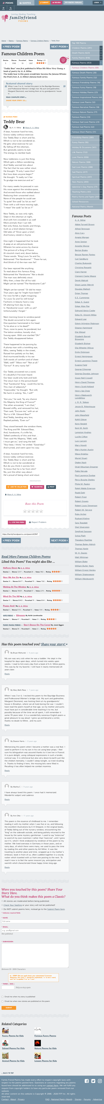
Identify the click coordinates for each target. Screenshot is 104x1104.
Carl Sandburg (81, 259)
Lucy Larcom (81, 441)
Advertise (97, 1100)
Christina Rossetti (83, 268)
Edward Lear (81, 319)
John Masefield (82, 415)
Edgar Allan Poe (82, 306)
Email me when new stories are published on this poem (27, 1001)
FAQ (47, 1100)
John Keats (80, 411)
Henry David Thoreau (85, 382)
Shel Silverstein (82, 527)
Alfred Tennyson (82, 229)
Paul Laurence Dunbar (85, 476)
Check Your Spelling (13, 905)
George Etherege (83, 370)
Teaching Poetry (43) (81, 192)
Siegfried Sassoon (83, 532)
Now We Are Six (11, 577)
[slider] (41, 63)
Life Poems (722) (80, 152)
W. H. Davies (81, 553)
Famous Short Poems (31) (84, 132)
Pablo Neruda (81, 471)
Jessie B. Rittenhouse (85, 407)
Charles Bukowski (83, 263)
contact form (52, 1086)
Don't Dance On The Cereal (37, 625)
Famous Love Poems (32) (83, 102)
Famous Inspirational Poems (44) (87, 97)
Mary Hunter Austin (84, 450)
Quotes (26, 3)
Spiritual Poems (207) (82, 177)
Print (52, 487)
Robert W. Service (83, 510)
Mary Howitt (81, 445)
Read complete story (15, 97)
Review (58, 2)
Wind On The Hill (11, 596)
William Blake (81, 562)
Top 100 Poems (79, 43)
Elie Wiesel (80, 332)
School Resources (80, 202)
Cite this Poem (17, 522)
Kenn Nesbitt (81, 424)
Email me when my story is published (20, 997)
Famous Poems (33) (81, 117)
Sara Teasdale (81, 523)
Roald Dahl (80, 493)
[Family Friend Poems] (19, 18)
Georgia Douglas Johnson (87, 374)
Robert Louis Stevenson (86, 506)
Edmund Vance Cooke (85, 311)
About (13, 1100)
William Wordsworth (84, 579)
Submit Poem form (56, 909)
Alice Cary (79, 233)
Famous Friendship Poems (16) (86, 83)
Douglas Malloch (82, 289)
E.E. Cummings (82, 298)
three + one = (8, 984)
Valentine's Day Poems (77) (84, 187)
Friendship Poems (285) (83, 138)
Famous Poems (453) (81, 63)
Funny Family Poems (12, 625)
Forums (87, 1100)
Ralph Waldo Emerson (85, 489)
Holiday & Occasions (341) (84, 148)
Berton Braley (81, 250)
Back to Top (8, 1073)
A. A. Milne (25, 568)
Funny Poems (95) (80, 143)
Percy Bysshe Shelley (85, 480)
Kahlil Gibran (81, 420)
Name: (5, 918)
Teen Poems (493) (80, 182)
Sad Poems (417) (80, 172)
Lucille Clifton (81, 437)
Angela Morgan (82, 238)
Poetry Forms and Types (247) (86, 197)
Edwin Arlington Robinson (87, 324)
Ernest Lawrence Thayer (86, 361)
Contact (5, 1100)
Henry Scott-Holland (84, 387)
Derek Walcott (81, 281)
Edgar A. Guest (82, 302)
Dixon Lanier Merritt (84, 285)
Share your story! (53, 644)
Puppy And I (9, 606)
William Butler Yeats (84, 566)
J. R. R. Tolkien (82, 402)
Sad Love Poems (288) (82, 167)
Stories (78, 1100)
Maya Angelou (81, 454)
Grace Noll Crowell (83, 378)
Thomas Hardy (81, 549)
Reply (7, 674)
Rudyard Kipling (82, 519)
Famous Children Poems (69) (85, 68)
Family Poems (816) (81, 58)
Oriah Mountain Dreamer (86, 467)
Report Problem (38, 522)
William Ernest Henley (85, 570)
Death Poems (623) (81, 53)
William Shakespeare (84, 575)
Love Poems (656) (80, 157)
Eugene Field (81, 365)
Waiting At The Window (14, 587)
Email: (5, 927)
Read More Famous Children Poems (26, 556)
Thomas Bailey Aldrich (85, 545)
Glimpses (20, 615)
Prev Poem (12, 46)
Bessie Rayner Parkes (85, 255)
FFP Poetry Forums (73, 2)
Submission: (8, 942)
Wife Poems (8, 615)
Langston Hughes (83, 433)
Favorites (38, 487)
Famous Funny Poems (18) (84, 88)
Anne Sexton (81, 242)
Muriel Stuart (81, 458)
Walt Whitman (81, 557)
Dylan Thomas (81, 294)
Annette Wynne (82, 246)
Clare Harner (81, 272)
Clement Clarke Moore (85, 276)
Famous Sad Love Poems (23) (85, 122)
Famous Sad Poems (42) (83, 127)
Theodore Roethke (83, 540)
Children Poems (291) (82, 48)
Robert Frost (81, 497)
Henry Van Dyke (82, 391)
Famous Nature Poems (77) (84, 112)
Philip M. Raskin (82, 484)
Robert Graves (81, 501)
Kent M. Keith (81, 428)
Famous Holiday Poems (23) (85, 93)
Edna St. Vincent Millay (86, 315)
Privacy (21, 1100)
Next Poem (59, 46)
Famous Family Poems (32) (84, 78)
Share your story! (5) (15, 100)
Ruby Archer (80, 514)
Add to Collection (18, 487)
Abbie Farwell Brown (84, 225)
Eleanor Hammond (83, 328)
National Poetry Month (82, 207)
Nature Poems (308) (81, 162)
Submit (45, 2)
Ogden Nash (80, 463)
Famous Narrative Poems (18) (85, 107)
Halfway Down (10, 568)
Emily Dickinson (82, 352)
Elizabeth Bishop (82, 344)
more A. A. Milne (32, 128)
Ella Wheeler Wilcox (84, 348)
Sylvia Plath (80, 536)
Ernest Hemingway (84, 357)
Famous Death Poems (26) (84, 73)
